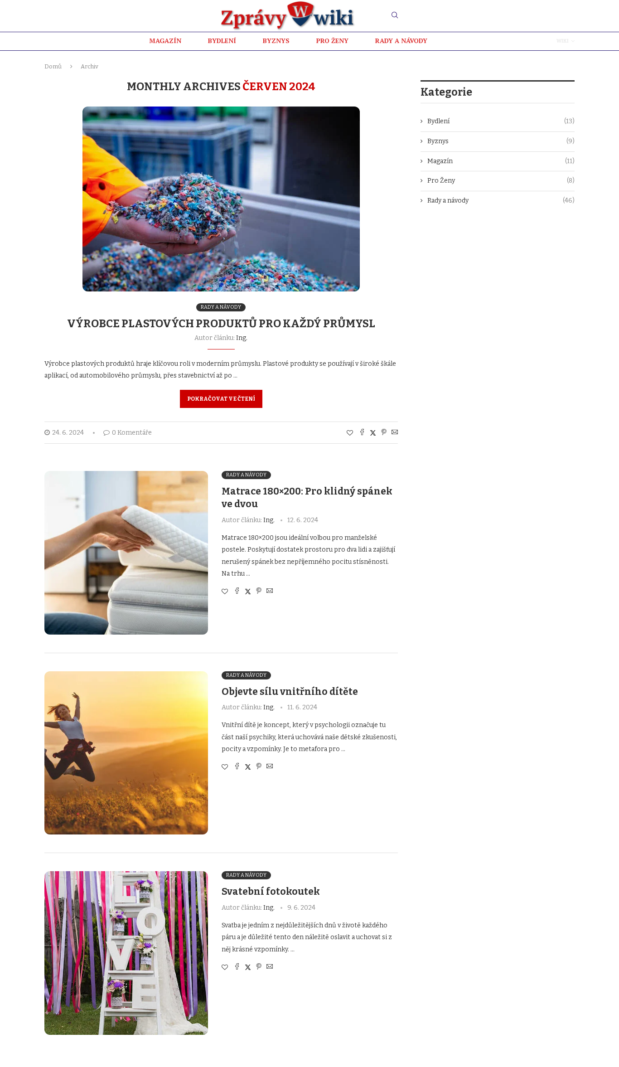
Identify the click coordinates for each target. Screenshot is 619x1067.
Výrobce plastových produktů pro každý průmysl (221, 323)
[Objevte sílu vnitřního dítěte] (126, 753)
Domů (53, 66)
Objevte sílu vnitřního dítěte (290, 692)
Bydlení (501, 121)
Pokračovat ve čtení (221, 399)
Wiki (562, 41)
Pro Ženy (501, 180)
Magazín (501, 161)
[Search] (394, 15)
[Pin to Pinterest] (384, 433)
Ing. (241, 338)
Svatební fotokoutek (271, 891)
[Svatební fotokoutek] (126, 953)
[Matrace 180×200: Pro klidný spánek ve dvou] (126, 553)
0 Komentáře (132, 432)
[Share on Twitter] (373, 433)
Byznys (501, 141)
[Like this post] (350, 433)
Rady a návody (501, 200)
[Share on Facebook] (362, 433)
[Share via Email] (395, 433)
